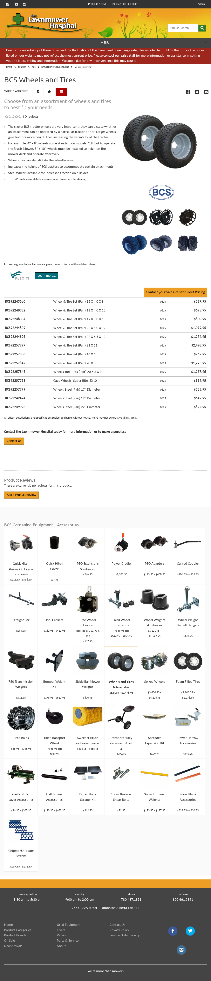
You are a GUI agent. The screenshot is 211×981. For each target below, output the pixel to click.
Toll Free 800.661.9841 (124, 4)
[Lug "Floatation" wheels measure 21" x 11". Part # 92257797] (134, 243)
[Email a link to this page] (206, 92)
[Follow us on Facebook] (8, 4)
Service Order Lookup (125, 935)
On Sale (9, 940)
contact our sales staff (119, 55)
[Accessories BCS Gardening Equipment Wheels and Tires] (161, 139)
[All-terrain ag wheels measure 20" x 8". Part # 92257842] (188, 243)
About (61, 946)
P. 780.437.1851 (97, 4)
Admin (201, 4)
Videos (62, 935)
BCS (33, 67)
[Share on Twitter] (197, 92)
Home (9, 67)
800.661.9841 (183, 899)
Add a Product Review (21, 495)
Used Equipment (69, 925)
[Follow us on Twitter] (16, 4)
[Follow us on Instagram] (24, 4)
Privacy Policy (119, 930)
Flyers (61, 930)
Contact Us (14, 441)
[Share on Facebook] (187, 92)
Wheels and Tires (16, 91)
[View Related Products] (61, 92)
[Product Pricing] (38, 92)
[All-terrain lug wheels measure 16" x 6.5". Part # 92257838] (161, 243)
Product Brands (15, 935)
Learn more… (47, 275)
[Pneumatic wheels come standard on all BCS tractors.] (134, 217)
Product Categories (17, 930)
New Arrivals (13, 946)
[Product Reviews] (49, 92)
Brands (22, 67)
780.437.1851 (131, 899)
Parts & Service (68, 940)
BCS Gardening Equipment (55, 67)
